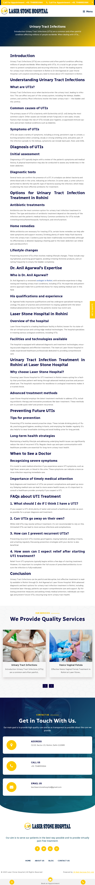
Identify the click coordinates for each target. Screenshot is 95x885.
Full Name (47, 11)
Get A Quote (37, 310)
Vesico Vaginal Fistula (24, 665)
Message (47, 42)
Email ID (47, 21)
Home (28, 861)
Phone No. (48, 32)
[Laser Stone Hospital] (24, 11)
